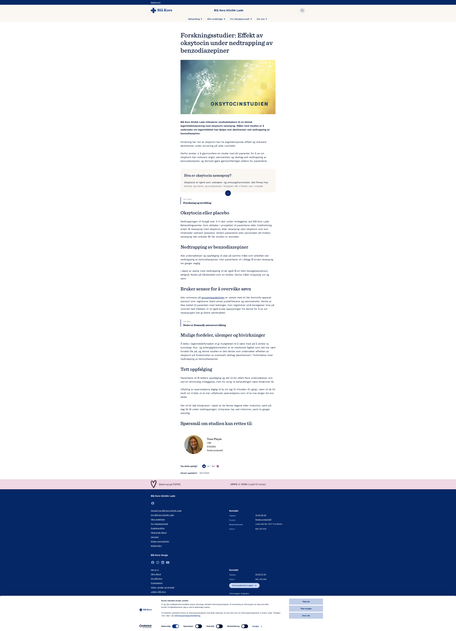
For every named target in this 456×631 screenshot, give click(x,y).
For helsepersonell (239, 19)
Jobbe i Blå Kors (158, 592)
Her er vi (155, 570)
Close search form (302, 10)
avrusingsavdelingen (213, 297)
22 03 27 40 (260, 574)
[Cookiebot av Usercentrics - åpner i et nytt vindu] (145, 626)
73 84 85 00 (260, 515)
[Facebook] (153, 503)
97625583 (211, 446)
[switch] (198, 626)
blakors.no (156, 2)
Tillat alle (306, 602)
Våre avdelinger (215, 19)
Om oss (261, 19)
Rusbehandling (157, 528)
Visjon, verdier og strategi (162, 587)
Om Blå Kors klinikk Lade (162, 515)
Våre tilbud (156, 574)
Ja (208, 466)
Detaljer (255, 626)
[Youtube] (168, 563)
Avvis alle (306, 616)
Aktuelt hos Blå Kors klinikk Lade (166, 511)
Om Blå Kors (156, 579)
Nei (213, 466)
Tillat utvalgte (306, 609)
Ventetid (155, 537)
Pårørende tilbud (158, 533)
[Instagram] (158, 563)
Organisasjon (157, 583)
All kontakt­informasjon (242, 585)
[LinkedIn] (163, 563)
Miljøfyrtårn (156, 546)
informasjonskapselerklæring (187, 616)
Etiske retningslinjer (160, 541)
